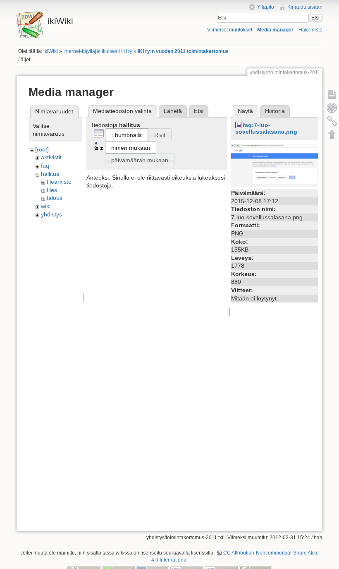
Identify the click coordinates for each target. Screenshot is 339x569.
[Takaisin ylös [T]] (332, 134)
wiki (45, 206)
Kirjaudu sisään (304, 7)
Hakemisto (310, 30)
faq (45, 165)
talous (54, 197)
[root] (42, 149)
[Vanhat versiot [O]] (332, 107)
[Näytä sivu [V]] (332, 94)
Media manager (275, 30)
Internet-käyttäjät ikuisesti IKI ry (97, 51)
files (52, 190)
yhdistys (51, 214)
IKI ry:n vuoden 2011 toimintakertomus (183, 51)
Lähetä (173, 111)
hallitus (50, 173)
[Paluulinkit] (332, 120)
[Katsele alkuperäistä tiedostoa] (274, 165)
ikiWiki (50, 51)
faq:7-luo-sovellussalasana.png (266, 128)
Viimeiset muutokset (229, 30)
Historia (275, 111)
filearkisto (59, 181)
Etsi (315, 18)
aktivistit (51, 157)
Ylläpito (265, 7)
